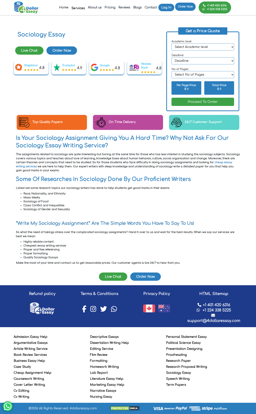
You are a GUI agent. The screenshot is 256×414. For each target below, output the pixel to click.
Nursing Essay (101, 396)
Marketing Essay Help (107, 384)
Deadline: (177, 55)
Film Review (98, 355)
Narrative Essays (103, 390)
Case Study (22, 367)
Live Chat (29, 50)
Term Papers (176, 384)
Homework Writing (104, 367)
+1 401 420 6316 (217, 5)
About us (95, 7)
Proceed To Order (203, 102)
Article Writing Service (31, 349)
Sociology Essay (178, 373)
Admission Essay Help (30, 337)
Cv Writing (21, 396)
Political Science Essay (183, 343)
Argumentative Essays (31, 343)
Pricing (110, 7)
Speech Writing (178, 378)
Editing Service (101, 349)
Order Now (185, 5)
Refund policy (42, 294)
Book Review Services (30, 355)
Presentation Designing (184, 349)
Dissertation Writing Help (109, 343)
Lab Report (99, 373)
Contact (151, 7)
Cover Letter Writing (29, 384)
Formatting (98, 361)
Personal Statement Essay (186, 337)
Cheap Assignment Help (32, 373)
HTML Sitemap (213, 294)
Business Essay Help (29, 361)
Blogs (137, 7)
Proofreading (176, 355)
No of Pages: (180, 69)
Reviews (124, 7)
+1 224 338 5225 (216, 9)
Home (63, 7)
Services (78, 8)
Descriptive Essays (104, 337)
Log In (166, 7)
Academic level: (181, 41)
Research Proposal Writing (186, 367)
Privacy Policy (156, 294)
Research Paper (178, 361)
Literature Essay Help (106, 378)
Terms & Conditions (99, 294)
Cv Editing (21, 390)
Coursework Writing (29, 378)
